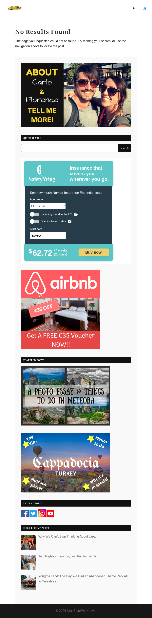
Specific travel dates (53, 221)
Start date (36, 228)
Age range (36, 199)
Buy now (93, 252)
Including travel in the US (56, 214)
